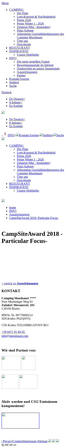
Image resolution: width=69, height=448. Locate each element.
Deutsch (7, 92)
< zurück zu (20, 283)
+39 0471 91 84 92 (13, 331)
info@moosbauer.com (15, 335)
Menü (5, 3)
